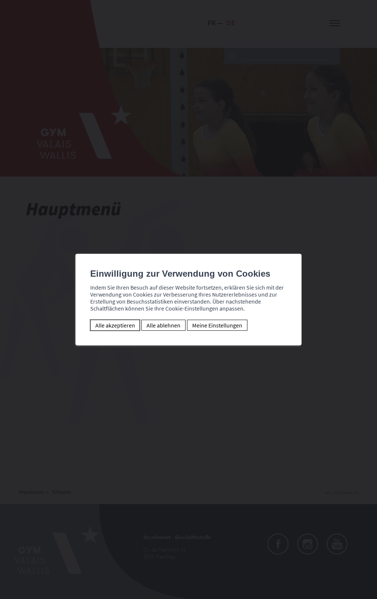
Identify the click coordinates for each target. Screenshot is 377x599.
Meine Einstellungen (217, 325)
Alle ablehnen (163, 325)
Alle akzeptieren (115, 325)
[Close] (295, 245)
